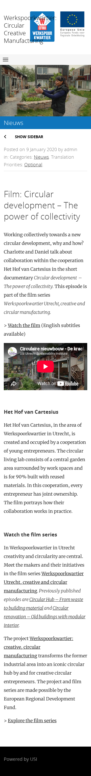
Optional (33, 164)
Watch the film (24, 325)
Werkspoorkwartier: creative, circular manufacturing (38, 647)
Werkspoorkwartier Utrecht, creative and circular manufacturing (44, 582)
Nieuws (41, 157)
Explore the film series (32, 721)
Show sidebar (29, 136)
